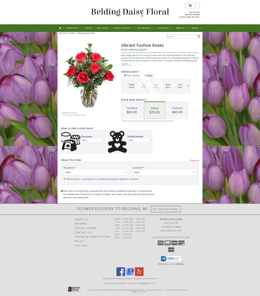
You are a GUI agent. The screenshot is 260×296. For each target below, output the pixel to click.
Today (149, 75)
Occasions (143, 28)
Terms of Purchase (177, 290)
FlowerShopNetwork (132, 290)
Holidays (163, 28)
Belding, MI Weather (115, 283)
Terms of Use (138, 292)
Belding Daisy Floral (130, 12)
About (180, 28)
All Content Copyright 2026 (103, 290)
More (195, 28)
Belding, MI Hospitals (145, 278)
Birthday (102, 28)
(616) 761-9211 (193, 17)
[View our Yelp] (139, 275)
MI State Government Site (141, 283)
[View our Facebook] (120, 275)
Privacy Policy (155, 290)
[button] (192, 5)
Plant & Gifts (121, 28)
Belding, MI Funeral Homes (117, 278)
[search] (199, 36)
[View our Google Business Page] (130, 275)
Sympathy (72, 28)
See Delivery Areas (166, 209)
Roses (88, 28)
